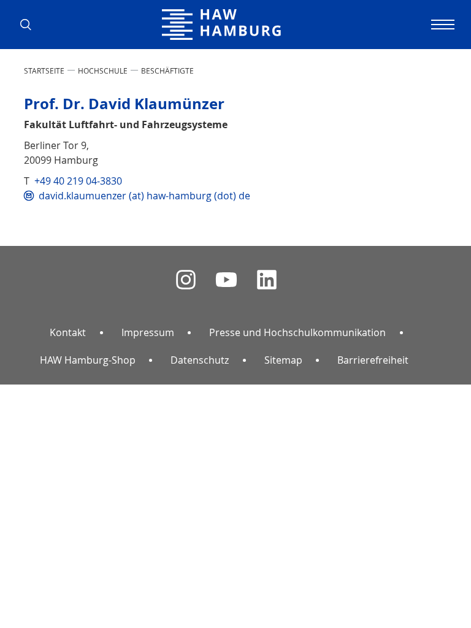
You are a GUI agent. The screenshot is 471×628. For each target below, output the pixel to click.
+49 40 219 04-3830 (78, 181)
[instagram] (186, 280)
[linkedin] (267, 280)
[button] (30, 24)
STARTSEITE (44, 70)
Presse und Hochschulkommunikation (297, 332)
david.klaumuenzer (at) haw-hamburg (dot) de (144, 195)
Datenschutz (199, 360)
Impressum (147, 332)
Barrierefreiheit (372, 360)
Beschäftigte (167, 70)
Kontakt (68, 332)
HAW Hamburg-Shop (88, 360)
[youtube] (226, 280)
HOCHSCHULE (103, 70)
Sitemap (283, 360)
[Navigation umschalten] (441, 24)
